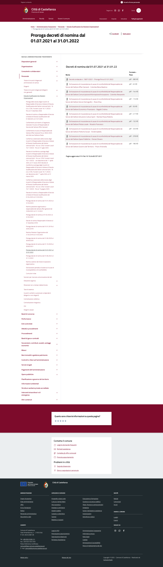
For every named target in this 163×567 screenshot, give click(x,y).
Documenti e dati (25, 517)
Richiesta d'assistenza (58, 540)
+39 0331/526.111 (29, 539)
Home (33, 27)
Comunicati (117, 502)
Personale (61, 27)
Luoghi (116, 517)
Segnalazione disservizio (59, 537)
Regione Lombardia (26, 2)
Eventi (116, 520)
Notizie (116, 498)
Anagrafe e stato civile (59, 498)
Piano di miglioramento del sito (92, 546)
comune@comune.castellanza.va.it (36, 548)
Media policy (24, 557)
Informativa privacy (89, 534)
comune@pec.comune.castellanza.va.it (32, 546)
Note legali (86, 537)
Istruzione (124, 19)
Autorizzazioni (87, 514)
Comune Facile (107, 560)
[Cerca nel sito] (138, 10)
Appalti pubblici (56, 511)
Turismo (54, 517)
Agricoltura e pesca (89, 517)
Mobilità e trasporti (57, 520)
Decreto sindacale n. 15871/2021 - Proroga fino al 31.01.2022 (91, 79)
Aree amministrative (26, 502)
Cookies (85, 540)
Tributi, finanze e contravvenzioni (93, 505)
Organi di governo (25, 498)
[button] (130, 2)
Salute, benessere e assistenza (92, 511)
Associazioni (103, 19)
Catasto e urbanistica (58, 514)
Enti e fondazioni (25, 508)
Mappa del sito (66, 557)
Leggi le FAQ (55, 531)
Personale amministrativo (28, 514)
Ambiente (86, 508)
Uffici (21, 505)
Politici (22, 511)
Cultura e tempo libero (58, 502)
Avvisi (115, 505)
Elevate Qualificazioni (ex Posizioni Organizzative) (83, 27)
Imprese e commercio (58, 508)
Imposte (113, 19)
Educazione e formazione (90, 498)
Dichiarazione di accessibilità (91, 543)
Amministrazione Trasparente (46, 27)
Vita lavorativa (56, 505)
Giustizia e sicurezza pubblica (91, 502)
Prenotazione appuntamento (61, 534)
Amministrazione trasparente (92, 531)
